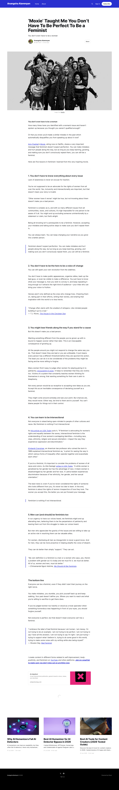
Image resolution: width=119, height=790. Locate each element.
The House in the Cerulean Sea (53, 314)
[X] (60, 773)
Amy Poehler (33, 144)
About (44, 4)
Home (37, 4)
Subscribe (106, 4)
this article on (41, 431)
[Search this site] (92, 3)
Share (87, 41)
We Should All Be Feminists (65, 566)
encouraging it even (45, 371)
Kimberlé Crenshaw (36, 448)
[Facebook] (63, 773)
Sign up (62, 776)
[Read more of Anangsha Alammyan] (30, 41)
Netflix (63, 112)
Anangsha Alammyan (18, 4)
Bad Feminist (46, 643)
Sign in (97, 4)
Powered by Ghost (107, 775)
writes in (64, 466)
